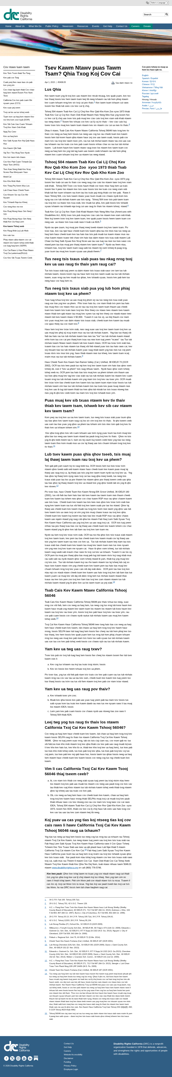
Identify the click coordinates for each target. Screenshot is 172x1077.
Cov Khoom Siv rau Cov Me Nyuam (15, 196)
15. (46, 1013)
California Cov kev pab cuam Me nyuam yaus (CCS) (17, 101)
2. (45, 903)
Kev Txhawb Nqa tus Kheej (15, 202)
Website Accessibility (73, 1054)
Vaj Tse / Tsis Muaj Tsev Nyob (16, 153)
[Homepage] (17, 19)
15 (86, 850)
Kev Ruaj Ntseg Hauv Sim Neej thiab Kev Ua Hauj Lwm (17, 220)
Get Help (68, 1047)
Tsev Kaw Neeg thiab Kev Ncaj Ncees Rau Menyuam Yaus (17, 170)
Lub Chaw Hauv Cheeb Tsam (16, 190)
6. (45, 924)
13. (46, 970)
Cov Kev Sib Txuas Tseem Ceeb (17, 258)
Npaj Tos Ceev (9, 132)
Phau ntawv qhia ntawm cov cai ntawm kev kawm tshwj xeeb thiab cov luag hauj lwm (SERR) (18, 242)
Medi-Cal (7, 177)
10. (46, 945)
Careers (67, 1051)
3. (45, 907)
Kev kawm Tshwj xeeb (13, 226)
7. (45, 928)
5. (45, 920)
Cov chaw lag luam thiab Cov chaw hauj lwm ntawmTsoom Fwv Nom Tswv (18, 93)
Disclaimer (68, 1058)
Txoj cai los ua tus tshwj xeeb (16, 112)
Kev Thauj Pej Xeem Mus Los (16, 186)
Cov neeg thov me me (13, 207)
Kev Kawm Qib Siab (12, 148)
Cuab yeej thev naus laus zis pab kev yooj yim (17, 83)
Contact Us (69, 1043)
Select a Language (158, 3)
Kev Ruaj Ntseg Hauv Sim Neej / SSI (17, 212)
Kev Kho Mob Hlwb (11, 181)
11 (54, 446)
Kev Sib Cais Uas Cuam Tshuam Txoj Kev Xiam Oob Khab (17, 125)
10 (78, 427)
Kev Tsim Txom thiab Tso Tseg (16, 73)
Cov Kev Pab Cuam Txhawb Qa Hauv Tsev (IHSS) (17, 163)
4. (45, 917)
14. (46, 974)
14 (57, 618)
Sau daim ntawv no (124, 83)
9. (45, 941)
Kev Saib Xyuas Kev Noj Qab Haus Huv (19, 142)
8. (45, 937)
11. (46, 951)
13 (114, 582)
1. (45, 900)
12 (57, 486)
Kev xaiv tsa (8, 235)
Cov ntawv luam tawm (16, 67)
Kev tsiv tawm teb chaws (14, 157)
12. (46, 961)
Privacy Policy (70, 1066)
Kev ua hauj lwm (10, 136)
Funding (67, 1062)
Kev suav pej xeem (11, 108)
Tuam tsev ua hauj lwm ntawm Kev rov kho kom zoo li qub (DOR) (18, 118)
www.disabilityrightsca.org (65, 867)
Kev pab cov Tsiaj (11, 77)
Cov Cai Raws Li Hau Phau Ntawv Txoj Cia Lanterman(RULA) (18, 251)
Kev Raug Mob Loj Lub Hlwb (15, 231)
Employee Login (71, 1069)
